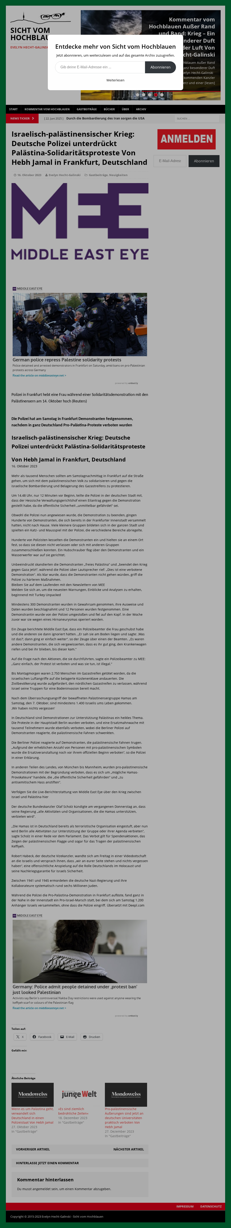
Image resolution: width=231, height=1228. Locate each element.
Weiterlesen (115, 80)
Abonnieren (160, 67)
